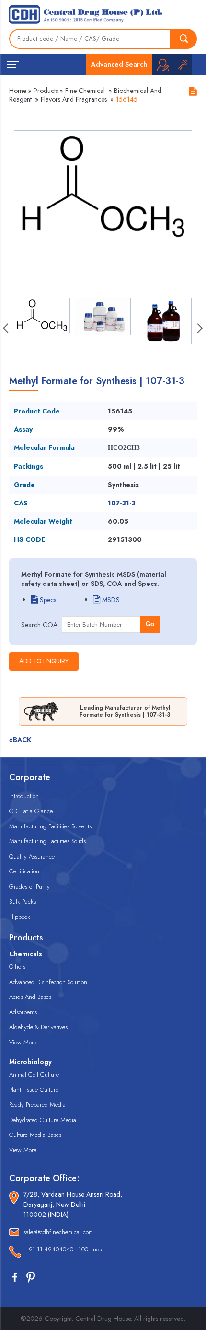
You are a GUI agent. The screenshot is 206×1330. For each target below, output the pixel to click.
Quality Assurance (32, 856)
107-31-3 (122, 503)
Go (150, 624)
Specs (47, 600)
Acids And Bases (30, 996)
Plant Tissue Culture (33, 1089)
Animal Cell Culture (34, 1074)
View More (22, 1042)
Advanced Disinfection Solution (48, 981)
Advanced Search (119, 64)
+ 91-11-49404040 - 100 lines (62, 1249)
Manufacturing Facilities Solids (47, 841)
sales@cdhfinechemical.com (58, 1232)
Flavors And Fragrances (74, 99)
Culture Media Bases (35, 1134)
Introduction (24, 796)
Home (17, 90)
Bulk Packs (22, 901)
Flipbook (19, 916)
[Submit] (184, 39)
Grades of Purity (29, 886)
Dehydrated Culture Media (42, 1119)
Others (17, 966)
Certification (24, 871)
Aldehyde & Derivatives (38, 1027)
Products (46, 90)
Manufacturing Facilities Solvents (50, 826)
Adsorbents (23, 1012)
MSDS (110, 600)
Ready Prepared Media (37, 1104)
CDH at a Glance (31, 810)
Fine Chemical (85, 90)
